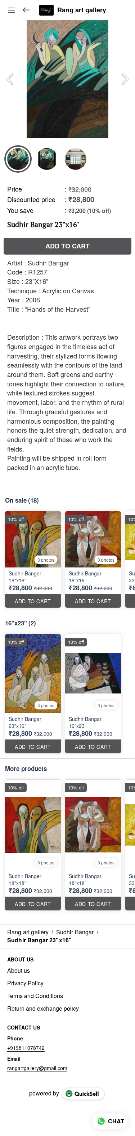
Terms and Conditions (35, 996)
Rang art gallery (81, 10)
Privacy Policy (25, 983)
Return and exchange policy (43, 1009)
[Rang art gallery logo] (46, 10)
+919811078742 (26, 1047)
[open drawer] (11, 10)
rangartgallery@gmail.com (37, 1068)
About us (18, 970)
